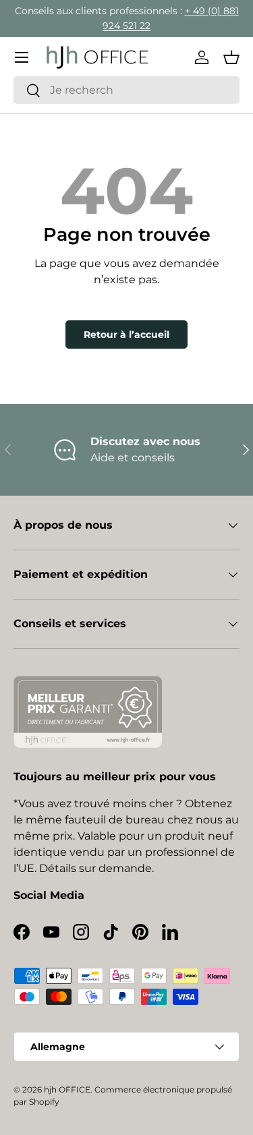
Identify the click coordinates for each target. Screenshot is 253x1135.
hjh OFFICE (67, 1089)
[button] (231, 57)
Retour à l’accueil (126, 334)
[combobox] (126, 90)
